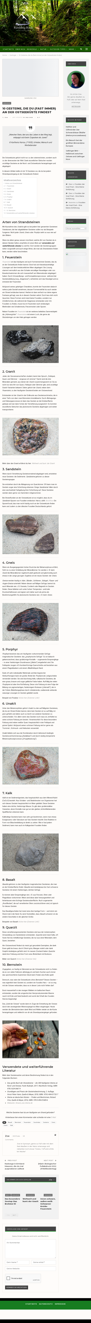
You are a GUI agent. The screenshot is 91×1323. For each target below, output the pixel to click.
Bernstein (18, 1122)
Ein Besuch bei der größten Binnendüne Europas (75, 143)
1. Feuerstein (9, 186)
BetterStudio (65, 1315)
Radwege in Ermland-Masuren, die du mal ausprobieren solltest (15, 1166)
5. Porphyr (8, 197)
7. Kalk (7, 202)
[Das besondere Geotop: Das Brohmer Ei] (12, 1190)
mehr (71, 49)
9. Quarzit (9, 208)
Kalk (11, 1125)
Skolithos (49, 501)
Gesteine (46, 1122)
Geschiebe (36, 1122)
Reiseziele (32, 49)
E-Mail (53, 1117)
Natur (43, 49)
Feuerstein (27, 1122)
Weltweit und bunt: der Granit (43, 463)
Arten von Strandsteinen (13, 183)
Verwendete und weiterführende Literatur (20, 213)
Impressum (60, 1304)
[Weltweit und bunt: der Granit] (30, 1190)
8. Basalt (8, 205)
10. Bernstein (10, 210)
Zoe (70, 184)
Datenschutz (46, 1304)
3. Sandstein (9, 191)
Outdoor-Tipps (58, 49)
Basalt (10, 1122)
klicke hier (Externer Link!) (28, 922)
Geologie (6, 103)
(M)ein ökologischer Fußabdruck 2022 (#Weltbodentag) (47, 1166)
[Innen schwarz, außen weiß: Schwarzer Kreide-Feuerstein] (48, 1190)
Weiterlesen (76, 106)
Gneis (53, 1122)
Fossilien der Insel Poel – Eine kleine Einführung (75, 186)
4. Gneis (8, 194)
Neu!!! (8, 1195)
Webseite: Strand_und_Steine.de (19, 1103)
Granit (5, 1125)
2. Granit (8, 189)
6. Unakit (8, 199)
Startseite (8, 49)
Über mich (20, 49)
